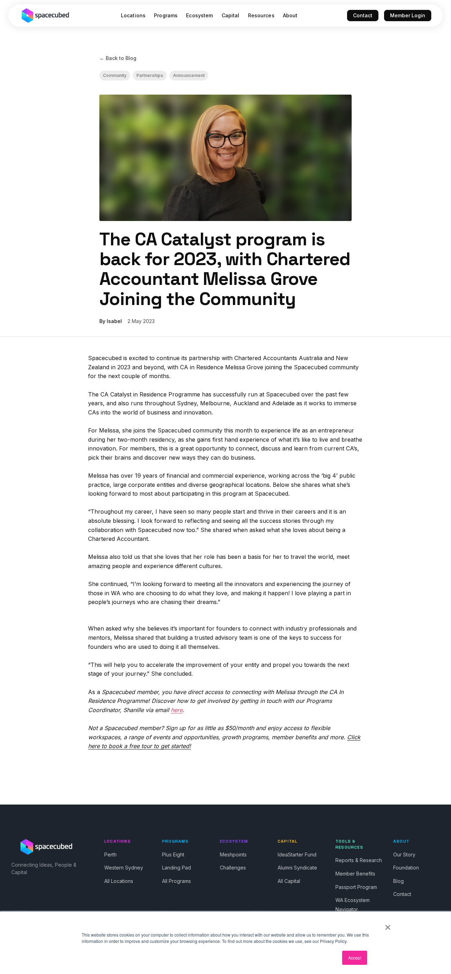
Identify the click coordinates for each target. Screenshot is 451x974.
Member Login (407, 15)
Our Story (404, 854)
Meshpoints (233, 854)
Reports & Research (358, 860)
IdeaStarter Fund (297, 854)
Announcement (189, 75)
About (290, 15)
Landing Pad (176, 868)
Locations (133, 15)
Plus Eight (173, 854)
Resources (261, 15)
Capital (231, 15)
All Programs (176, 881)
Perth (110, 854)
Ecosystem (199, 15)
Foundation (406, 868)
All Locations (118, 881)
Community (114, 75)
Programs (166, 15)
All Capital (289, 881)
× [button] (388, 925)
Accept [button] (354, 958)
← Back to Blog (117, 58)
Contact (362, 15)
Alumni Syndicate (297, 868)
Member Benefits (355, 874)
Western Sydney (123, 868)
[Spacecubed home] (45, 15)
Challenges (233, 868)
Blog (398, 881)
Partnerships (149, 75)
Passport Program (356, 887)
